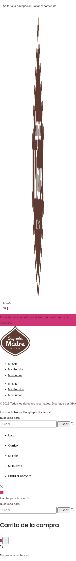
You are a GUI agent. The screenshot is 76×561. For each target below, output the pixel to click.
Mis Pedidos (16, 369)
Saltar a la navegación (17, 6)
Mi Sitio (12, 363)
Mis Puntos (15, 375)
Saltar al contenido (44, 6)
